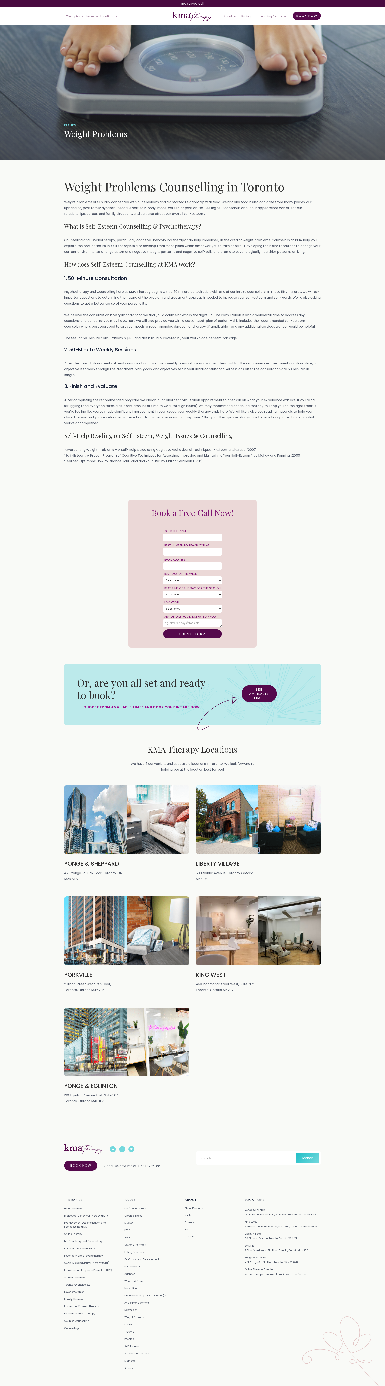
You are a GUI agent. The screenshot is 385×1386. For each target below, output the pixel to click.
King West (251, 1221)
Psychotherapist (74, 1292)
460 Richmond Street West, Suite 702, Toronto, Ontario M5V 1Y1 (281, 1226)
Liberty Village (253, 1233)
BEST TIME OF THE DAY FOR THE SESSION (192, 588)
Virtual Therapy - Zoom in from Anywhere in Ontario (275, 1274)
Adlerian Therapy (74, 1277)
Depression (131, 1310)
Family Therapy (73, 1299)
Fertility (128, 1324)
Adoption (129, 1274)
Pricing (246, 16)
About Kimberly (194, 1208)
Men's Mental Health (136, 1208)
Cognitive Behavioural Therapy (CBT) (86, 1263)
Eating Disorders (134, 1252)
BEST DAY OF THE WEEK (180, 573)
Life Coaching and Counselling (83, 1241)
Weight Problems (134, 1317)
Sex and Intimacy (135, 1244)
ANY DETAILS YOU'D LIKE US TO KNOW (190, 616)
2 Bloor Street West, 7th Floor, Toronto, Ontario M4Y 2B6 (276, 1250)
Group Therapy (73, 1208)
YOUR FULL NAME (175, 531)
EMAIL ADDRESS (174, 559)
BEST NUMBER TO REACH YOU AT (187, 545)
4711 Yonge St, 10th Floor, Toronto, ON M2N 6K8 (271, 1262)
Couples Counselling (76, 1321)
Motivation (130, 1288)
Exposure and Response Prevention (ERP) (88, 1270)
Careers (189, 1222)
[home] (192, 16)
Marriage (129, 1360)
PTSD (127, 1230)
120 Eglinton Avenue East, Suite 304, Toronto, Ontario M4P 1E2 (280, 1214)
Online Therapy (73, 1234)
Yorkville (249, 1245)
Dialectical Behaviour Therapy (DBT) (86, 1215)
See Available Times (259, 693)
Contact (190, 1236)
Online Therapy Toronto (259, 1269)
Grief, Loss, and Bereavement (141, 1259)
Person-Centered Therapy (79, 1313)
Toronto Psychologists (77, 1284)
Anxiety (128, 1368)
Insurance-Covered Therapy (81, 1306)
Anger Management (136, 1302)
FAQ (187, 1229)
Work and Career (134, 1281)
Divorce (128, 1223)
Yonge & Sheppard (256, 1257)
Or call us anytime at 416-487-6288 (132, 1166)
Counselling (71, 1328)
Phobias (129, 1339)
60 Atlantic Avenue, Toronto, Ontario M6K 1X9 (271, 1238)
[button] (74, 16)
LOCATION (171, 602)
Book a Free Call (192, 4)
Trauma (129, 1331)
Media (188, 1215)
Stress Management (136, 1353)
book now (306, 15)
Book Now (80, 1165)
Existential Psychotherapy (79, 1248)
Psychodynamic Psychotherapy (83, 1255)
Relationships (132, 1266)
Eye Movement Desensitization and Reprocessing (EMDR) (85, 1224)
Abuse (128, 1237)
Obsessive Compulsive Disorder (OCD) (147, 1295)
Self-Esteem (131, 1346)
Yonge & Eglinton (255, 1210)
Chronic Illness (133, 1215)
